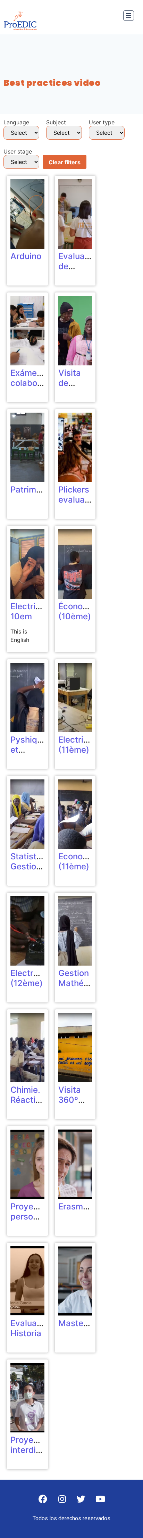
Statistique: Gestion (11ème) (33, 866)
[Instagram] (62, 1498)
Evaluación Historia (31, 1328)
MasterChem (84, 1323)
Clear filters (65, 162)
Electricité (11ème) (78, 745)
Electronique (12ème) (35, 978)
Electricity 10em (30, 611)
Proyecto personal (28, 1211)
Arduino (25, 256)
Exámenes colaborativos (37, 378)
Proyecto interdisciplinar (39, 1445)
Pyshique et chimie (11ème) (28, 755)
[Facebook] (43, 1498)
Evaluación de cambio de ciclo (79, 271)
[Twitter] (81, 1498)
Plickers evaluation (79, 495)
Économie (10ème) (77, 611)
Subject (56, 122)
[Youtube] (100, 1498)
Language (16, 122)
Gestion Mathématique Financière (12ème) (87, 988)
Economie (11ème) (77, 861)
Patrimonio (31, 490)
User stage (17, 151)
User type (102, 122)
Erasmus (75, 1206)
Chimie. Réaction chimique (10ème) (28, 1105)
